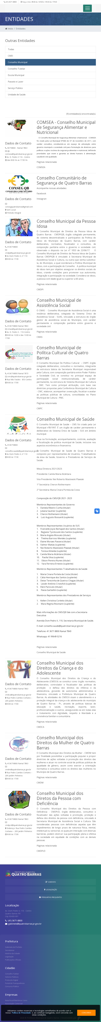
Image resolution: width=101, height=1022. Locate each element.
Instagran (41, 198)
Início (10, 28)
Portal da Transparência (14, 983)
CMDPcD (41, 850)
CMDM (40, 782)
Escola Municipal (16, 75)
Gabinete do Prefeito (13, 947)
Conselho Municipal (17, 62)
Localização (51, 889)
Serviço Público (15, 88)
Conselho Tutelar (16, 68)
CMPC (40, 408)
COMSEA (41, 167)
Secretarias (9, 950)
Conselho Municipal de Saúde (51, 652)
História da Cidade (12, 953)
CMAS (39, 337)
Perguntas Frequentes (51, 897)
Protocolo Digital (11, 980)
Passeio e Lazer (15, 81)
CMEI (10, 55)
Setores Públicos (12, 977)
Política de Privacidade (21, 1012)
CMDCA (40, 727)
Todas (11, 49)
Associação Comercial (13, 1003)
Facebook (41, 193)
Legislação (9, 956)
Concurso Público (12, 986)
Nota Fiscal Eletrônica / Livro (16, 1000)
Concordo (86, 1012)
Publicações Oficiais (13, 960)
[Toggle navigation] (87, 8)
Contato (51, 882)
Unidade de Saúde (17, 94)
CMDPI (40, 289)
